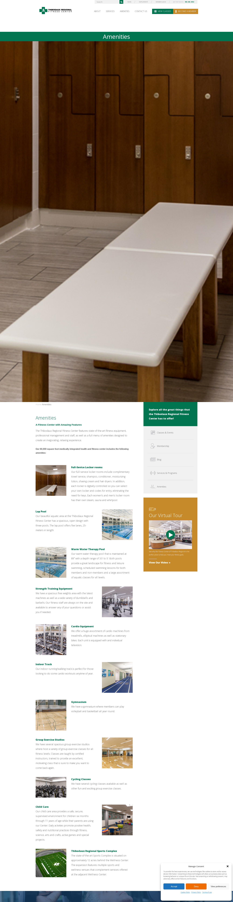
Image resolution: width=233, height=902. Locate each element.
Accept (174, 886)
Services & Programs (167, 473)
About (97, 11)
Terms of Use (207, 892)
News (129, 2)
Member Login (161, 2)
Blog (159, 459)
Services (110, 11)
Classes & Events (165, 432)
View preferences (218, 886)
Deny (196, 886)
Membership (163, 446)
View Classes (164, 11)
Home (39, 404)
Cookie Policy (185, 892)
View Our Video (158, 562)
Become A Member (186, 11)
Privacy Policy (196, 892)
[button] (227, 866)
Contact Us (141, 11)
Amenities (124, 11)
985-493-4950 (189, 2)
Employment (143, 2)
